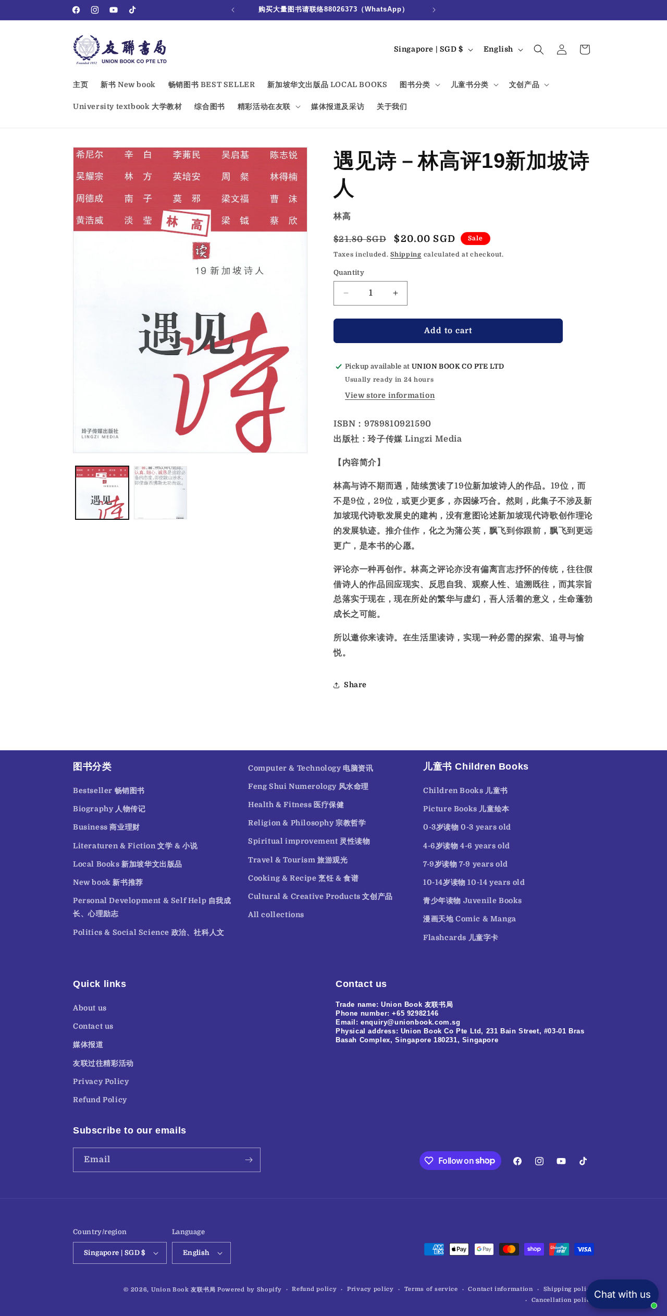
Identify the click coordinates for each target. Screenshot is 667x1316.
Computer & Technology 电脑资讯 (311, 768)
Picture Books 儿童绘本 (466, 809)
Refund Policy (100, 1099)
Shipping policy (569, 1289)
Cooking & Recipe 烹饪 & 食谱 (303, 878)
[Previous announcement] (232, 10)
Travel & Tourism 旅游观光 (298, 860)
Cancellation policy (563, 1300)
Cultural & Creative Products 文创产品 (320, 896)
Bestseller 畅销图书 (109, 790)
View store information (390, 395)
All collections (276, 914)
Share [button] (355, 684)
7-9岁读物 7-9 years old (465, 864)
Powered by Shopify (249, 1289)
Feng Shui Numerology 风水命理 (308, 786)
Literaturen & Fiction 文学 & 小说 (135, 846)
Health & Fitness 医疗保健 (296, 804)
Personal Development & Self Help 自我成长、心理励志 (152, 907)
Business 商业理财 (106, 827)
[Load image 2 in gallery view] (160, 492)
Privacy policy (370, 1289)
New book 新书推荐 (108, 882)
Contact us (93, 1026)
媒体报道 (88, 1044)
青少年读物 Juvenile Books (472, 900)
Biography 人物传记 (109, 809)
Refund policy (314, 1289)
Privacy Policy (101, 1081)
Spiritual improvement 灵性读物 (309, 841)
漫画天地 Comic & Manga (469, 919)
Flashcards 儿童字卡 (461, 937)
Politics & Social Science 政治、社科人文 (149, 932)
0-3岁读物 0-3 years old (467, 827)
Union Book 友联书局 (183, 1289)
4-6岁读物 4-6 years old (466, 846)
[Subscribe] (248, 1160)
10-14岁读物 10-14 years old (474, 882)
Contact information (500, 1289)
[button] (418, 84)
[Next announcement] (434, 10)
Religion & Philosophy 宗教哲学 (307, 823)
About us (90, 1008)
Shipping (406, 254)
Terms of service (431, 1289)
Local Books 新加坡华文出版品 (127, 864)
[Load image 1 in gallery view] (102, 492)
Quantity (349, 272)
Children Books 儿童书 (465, 790)
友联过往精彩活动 (103, 1063)
